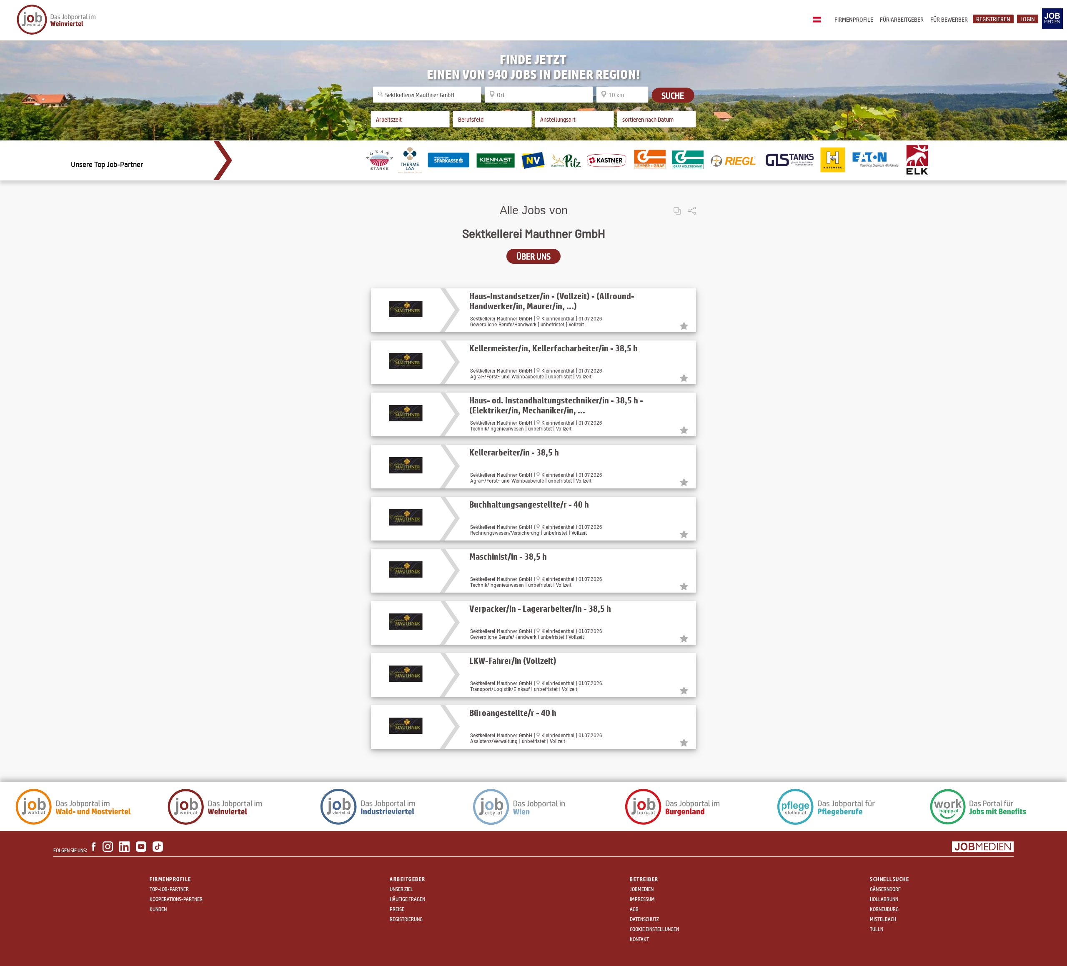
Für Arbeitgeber (902, 19)
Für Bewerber (949, 19)
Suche (672, 95)
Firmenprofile (853, 19)
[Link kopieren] (677, 204)
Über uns (533, 256)
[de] (819, 20)
